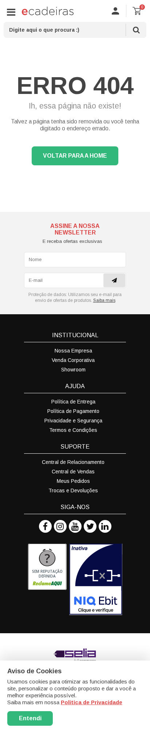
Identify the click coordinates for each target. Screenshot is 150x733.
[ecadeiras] (48, 11)
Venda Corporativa (73, 360)
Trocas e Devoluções (73, 490)
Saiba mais (104, 300)
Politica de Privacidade (91, 702)
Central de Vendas (73, 471)
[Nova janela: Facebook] (45, 526)
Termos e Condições (73, 430)
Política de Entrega (73, 402)
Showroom (73, 370)
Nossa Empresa (73, 351)
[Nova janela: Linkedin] (105, 526)
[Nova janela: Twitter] (90, 526)
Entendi (30, 718)
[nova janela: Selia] (75, 655)
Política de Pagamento (73, 411)
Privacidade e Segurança (73, 420)
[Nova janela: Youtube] (75, 526)
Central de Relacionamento (73, 462)
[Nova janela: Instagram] (60, 526)
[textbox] (75, 30)
